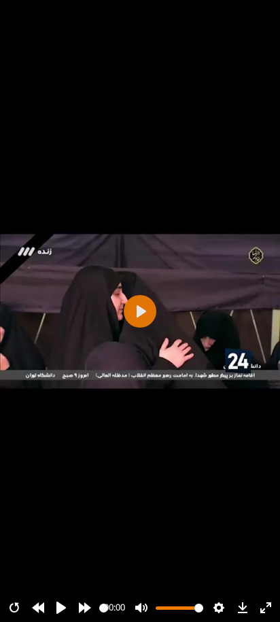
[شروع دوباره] (14, 608)
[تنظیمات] (219, 608)
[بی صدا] (141, 608)
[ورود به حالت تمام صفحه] (266, 608)
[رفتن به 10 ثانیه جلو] (85, 608)
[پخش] (61, 608)
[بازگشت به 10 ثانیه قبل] (38, 608)
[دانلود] (242, 608)
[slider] (103, 608)
